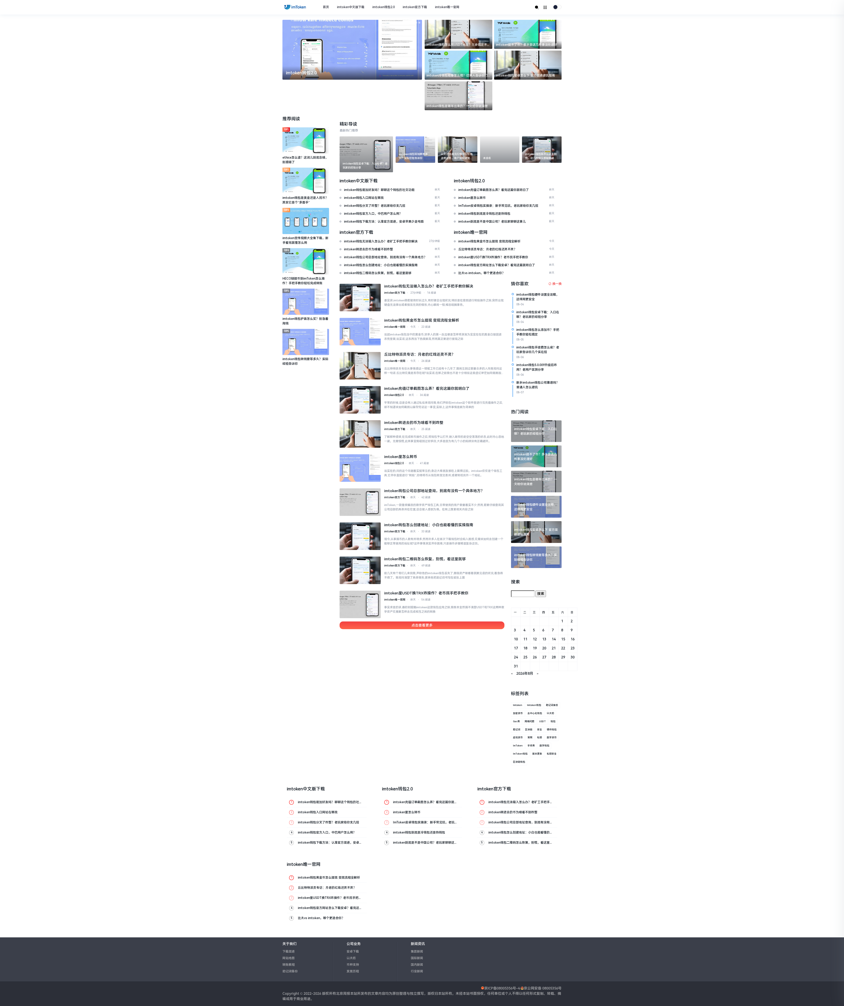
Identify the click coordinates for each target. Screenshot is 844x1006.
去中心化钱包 (535, 713)
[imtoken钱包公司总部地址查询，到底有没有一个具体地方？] (360, 502)
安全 (539, 729)
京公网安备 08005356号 (543, 988)
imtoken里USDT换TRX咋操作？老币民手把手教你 (426, 593)
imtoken (517, 705)
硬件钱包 (552, 729)
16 (573, 639)
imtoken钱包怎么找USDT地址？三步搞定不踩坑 (458, 45)
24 (516, 657)
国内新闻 (417, 964)
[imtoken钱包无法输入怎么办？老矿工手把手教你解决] (360, 297)
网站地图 (288, 958)
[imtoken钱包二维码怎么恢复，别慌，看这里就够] (360, 570)
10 (516, 639)
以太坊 (550, 713)
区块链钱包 (519, 761)
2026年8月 (524, 673)
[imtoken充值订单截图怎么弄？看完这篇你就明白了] (360, 400)
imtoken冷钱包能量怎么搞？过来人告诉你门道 (457, 76)
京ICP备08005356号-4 (502, 988)
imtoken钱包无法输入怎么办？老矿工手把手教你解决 (428, 286)
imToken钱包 (520, 753)
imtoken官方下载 (415, 7)
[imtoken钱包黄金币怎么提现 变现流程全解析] (360, 331)
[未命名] (500, 149)
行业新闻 (417, 971)
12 (535, 639)
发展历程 (353, 971)
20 (544, 648)
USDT (542, 721)
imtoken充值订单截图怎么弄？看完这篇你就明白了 (426, 388)
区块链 (528, 729)
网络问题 (529, 721)
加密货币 (518, 713)
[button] (410, 23)
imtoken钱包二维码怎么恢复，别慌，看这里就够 (425, 559)
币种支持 (353, 964)
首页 (326, 7)
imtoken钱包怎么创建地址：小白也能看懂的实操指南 (428, 525)
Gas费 (516, 721)
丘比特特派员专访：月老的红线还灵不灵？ (419, 354)
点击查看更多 (422, 625)
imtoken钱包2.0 (383, 7)
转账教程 (288, 964)
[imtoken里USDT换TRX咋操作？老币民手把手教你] (360, 604)
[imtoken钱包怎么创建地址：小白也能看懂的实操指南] (360, 536)
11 (525, 639)
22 (563, 648)
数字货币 (552, 737)
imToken (518, 745)
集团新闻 (417, 951)
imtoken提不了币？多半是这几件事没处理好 (526, 44)
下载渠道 (288, 951)
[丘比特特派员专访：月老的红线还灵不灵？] (360, 365)
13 (544, 639)
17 (516, 648)
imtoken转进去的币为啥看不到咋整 (413, 422)
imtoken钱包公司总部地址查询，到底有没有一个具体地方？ (434, 491)
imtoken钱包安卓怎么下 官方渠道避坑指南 (525, 75)
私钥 (539, 737)
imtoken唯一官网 (447, 7)
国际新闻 (417, 958)
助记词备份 (552, 705)
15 (563, 639)
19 (535, 648)
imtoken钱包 (534, 705)
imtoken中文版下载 (350, 7)
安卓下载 (353, 951)
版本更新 (537, 753)
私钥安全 (552, 753)
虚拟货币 (518, 737)
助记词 (516, 729)
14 (554, 639)
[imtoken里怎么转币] (360, 468)
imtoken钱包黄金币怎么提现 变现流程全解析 (421, 320)
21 (554, 648)
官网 (530, 737)
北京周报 (343, 993)
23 (573, 648)
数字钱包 (544, 745)
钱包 (553, 721)
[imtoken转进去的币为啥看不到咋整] (360, 434)
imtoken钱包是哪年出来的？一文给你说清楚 (457, 106)
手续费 (531, 745)
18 (525, 648)
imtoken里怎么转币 (400, 456)
